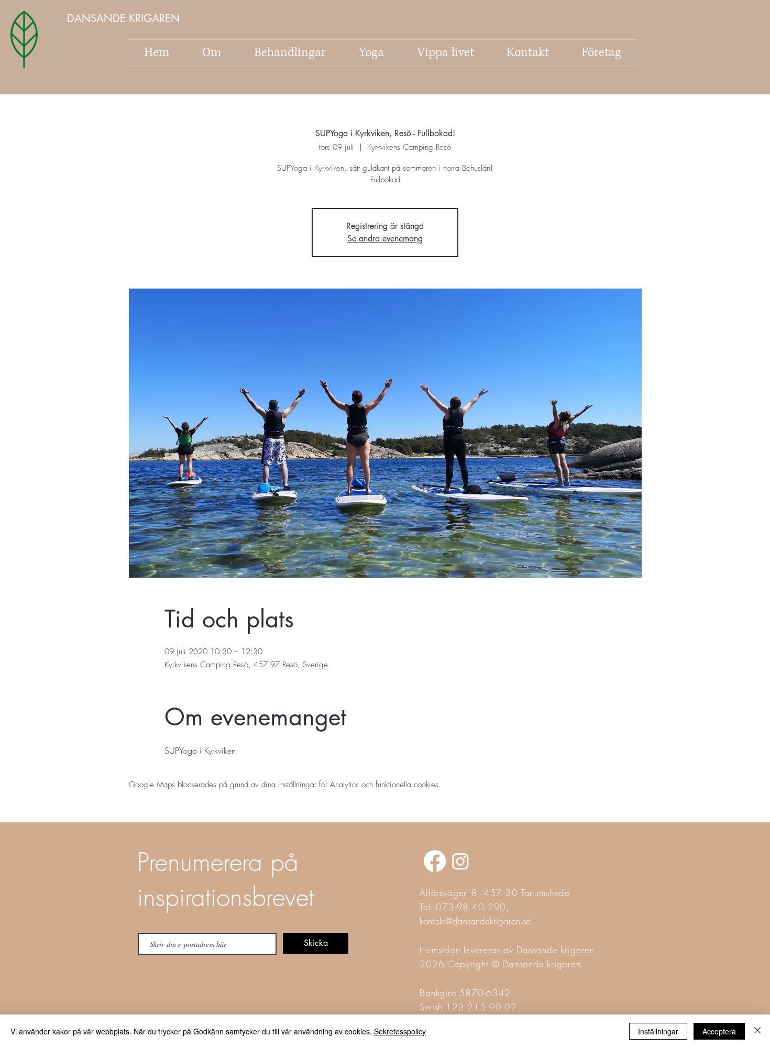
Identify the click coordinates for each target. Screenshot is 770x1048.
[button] (124, 18)
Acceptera (719, 1031)
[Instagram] (460, 861)
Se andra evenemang (385, 238)
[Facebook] (435, 861)
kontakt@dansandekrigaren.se (475, 921)
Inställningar (658, 1031)
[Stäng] (757, 1031)
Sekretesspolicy (400, 1031)
